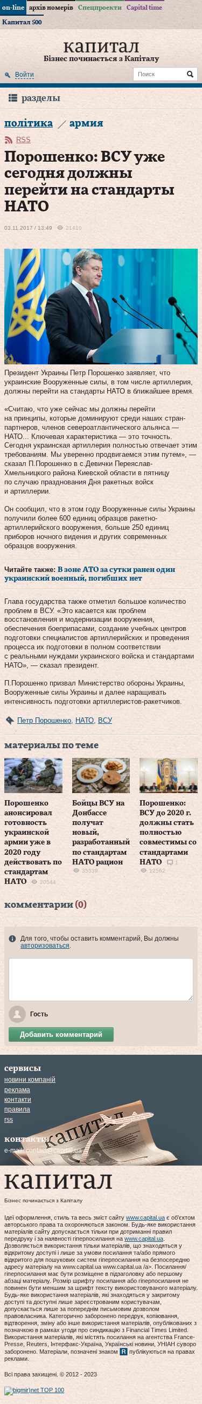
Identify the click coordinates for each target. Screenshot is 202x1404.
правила (17, 1109)
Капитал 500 (21, 22)
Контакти (17, 1099)
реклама (17, 1090)
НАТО (84, 720)
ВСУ (105, 720)
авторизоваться (44, 945)
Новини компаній (29, 1079)
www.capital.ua (145, 1217)
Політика (28, 123)
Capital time (144, 7)
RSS (23, 140)
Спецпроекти (100, 7)
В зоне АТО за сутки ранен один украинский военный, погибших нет (89, 574)
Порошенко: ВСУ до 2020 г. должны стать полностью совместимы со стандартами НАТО (168, 833)
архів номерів (51, 7)
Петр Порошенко (44, 720)
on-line (13, 7)
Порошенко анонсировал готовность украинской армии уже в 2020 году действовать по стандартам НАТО (33, 843)
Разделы (41, 98)
